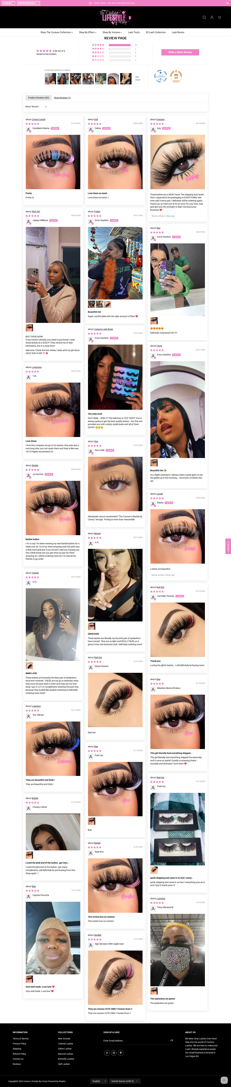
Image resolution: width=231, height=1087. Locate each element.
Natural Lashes (65, 1054)
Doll (96, 119)
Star (96, 441)
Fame (159, 346)
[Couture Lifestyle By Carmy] (115, 17)
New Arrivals (64, 1038)
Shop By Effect (87, 32)
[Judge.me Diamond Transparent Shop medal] (160, 76)
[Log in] (211, 17)
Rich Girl (36, 211)
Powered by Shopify (56, 1081)
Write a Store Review (180, 52)
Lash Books (178, 32)
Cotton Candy (38, 119)
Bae (158, 228)
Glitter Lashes (65, 1048)
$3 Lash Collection (156, 32)
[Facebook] (106, 1052)
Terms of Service (21, 1038)
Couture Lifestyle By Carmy (35, 1081)
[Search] (204, 17)
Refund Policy (19, 1054)
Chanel (35, 573)
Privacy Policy (19, 1043)
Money (97, 533)
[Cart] (219, 17)
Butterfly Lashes (66, 1059)
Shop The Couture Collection (56, 32)
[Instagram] (113, 1052)
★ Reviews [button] (228, 546)
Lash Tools (134, 32)
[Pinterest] (120, 1052)
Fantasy (161, 119)
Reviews (17, 1064)
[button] (98, 45)
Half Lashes (64, 1064)
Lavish (160, 494)
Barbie (35, 465)
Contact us (18, 1059)
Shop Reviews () (62, 97)
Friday (97, 211)
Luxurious (37, 367)
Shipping (17, 1048)
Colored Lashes (65, 1043)
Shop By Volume (112, 32)
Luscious (36, 706)
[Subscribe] (171, 1041)
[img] (50, 51)
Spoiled (97, 935)
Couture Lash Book (103, 329)
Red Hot (160, 587)
